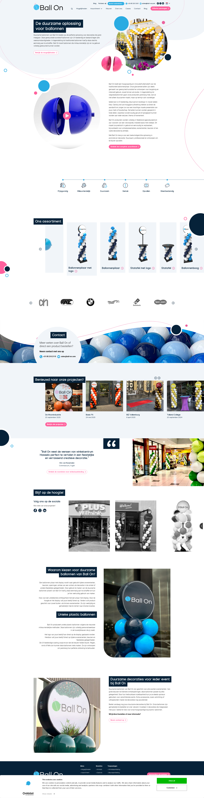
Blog (94, 4)
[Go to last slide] (40, 249)
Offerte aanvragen (159, 8)
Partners (101, 4)
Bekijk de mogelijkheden (45, 53)
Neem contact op (117, 720)
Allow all (172, 781)
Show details (47, 794)
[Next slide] (196, 249)
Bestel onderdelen (115, 3)
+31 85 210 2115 (133, 4)
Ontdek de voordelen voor (66, 472)
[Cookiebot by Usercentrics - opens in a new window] (28, 793)
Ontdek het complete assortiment (123, 147)
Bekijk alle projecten (55, 424)
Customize (171, 788)
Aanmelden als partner (158, 774)
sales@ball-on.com (148, 4)
